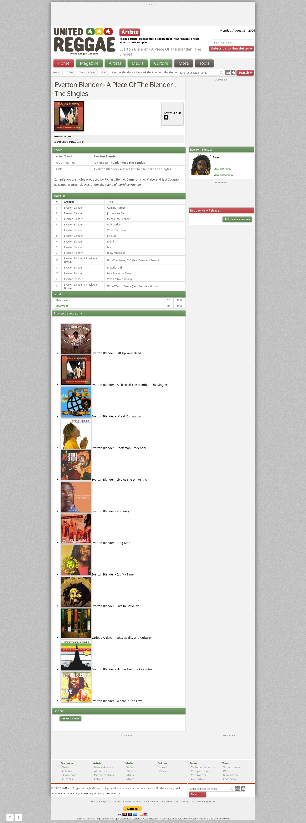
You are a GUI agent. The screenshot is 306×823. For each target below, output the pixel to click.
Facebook (229, 779)
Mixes (130, 779)
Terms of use (58, 793)
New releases (103, 767)
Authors (67, 779)
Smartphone (231, 767)
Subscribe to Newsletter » (231, 48)
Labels (98, 779)
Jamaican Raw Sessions (128, 818)
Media (138, 63)
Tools (204, 63)
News (66, 767)
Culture (161, 63)
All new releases (237, 219)
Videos (131, 767)
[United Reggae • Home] (84, 51)
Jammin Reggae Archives (100, 818)
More (184, 63)
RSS (225, 771)
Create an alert (70, 718)
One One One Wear (219, 818)
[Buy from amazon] (166, 117)
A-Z (121, 793)
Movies (163, 771)
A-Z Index (197, 779)
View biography (222, 168)
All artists (100, 771)
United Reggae (73, 788)
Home (64, 63)
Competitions (200, 771)
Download (69, 775)
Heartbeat (62, 300)
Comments (198, 775)
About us (72, 793)
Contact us (85, 793)
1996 (103, 72)
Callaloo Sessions (203, 767)
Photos (131, 771)
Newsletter (230, 775)
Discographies (86, 72)
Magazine (89, 63)
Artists (115, 63)
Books (163, 767)
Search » (245, 72)
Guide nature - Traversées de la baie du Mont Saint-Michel (174, 818)
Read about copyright (168, 788)
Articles (67, 771)
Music (130, 775)
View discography (223, 174)
